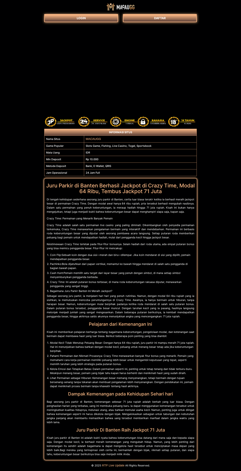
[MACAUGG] (120, 9)
